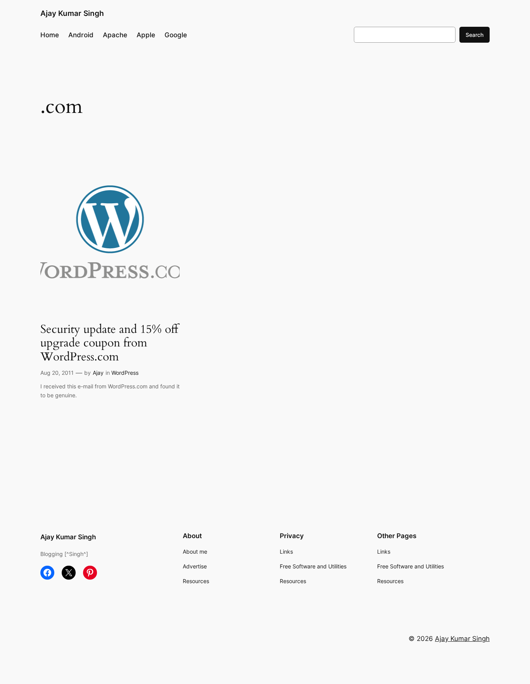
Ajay (98, 372)
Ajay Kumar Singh (72, 13)
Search (474, 34)
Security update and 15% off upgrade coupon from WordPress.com (109, 343)
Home (49, 35)
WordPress (125, 372)
